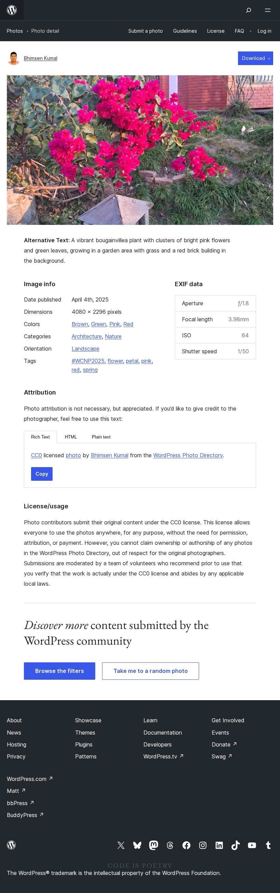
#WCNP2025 (88, 360)
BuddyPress (25, 815)
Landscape (85, 348)
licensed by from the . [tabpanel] (127, 455)
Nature (113, 336)
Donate (224, 744)
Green (98, 324)
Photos (15, 31)
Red (128, 324)
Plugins (84, 744)
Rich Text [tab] (40, 437)
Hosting (16, 744)
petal (132, 360)
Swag (222, 756)
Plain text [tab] (101, 437)
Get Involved (228, 720)
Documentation (162, 732)
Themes (85, 732)
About (14, 720)
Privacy (16, 756)
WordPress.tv (163, 756)
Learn (150, 720)
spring (90, 369)
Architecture (87, 336)
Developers (157, 744)
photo (73, 455)
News (14, 732)
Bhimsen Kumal (40, 58)
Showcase (88, 720)
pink (146, 360)
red (76, 369)
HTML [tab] (71, 437)
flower (115, 360)
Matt (16, 790)
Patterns (86, 756)
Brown (80, 324)
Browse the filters (59, 670)
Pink (114, 324)
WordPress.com (30, 778)
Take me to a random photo (150, 670)
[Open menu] (269, 10)
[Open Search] (248, 10)
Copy (42, 474)
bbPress (20, 803)
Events (220, 732)
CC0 (36, 455)
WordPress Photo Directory (188, 455)
